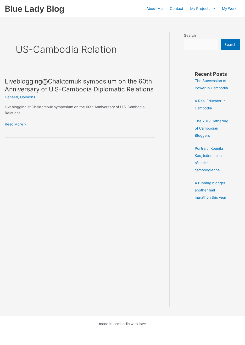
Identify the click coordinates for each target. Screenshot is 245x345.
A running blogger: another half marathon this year (210, 190)
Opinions (27, 97)
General (11, 97)
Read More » (15, 124)
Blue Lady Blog (34, 9)
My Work (229, 8)
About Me (154, 8)
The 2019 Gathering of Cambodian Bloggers (211, 128)
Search (190, 35)
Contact (176, 8)
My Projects (200, 8)
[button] (212, 8)
